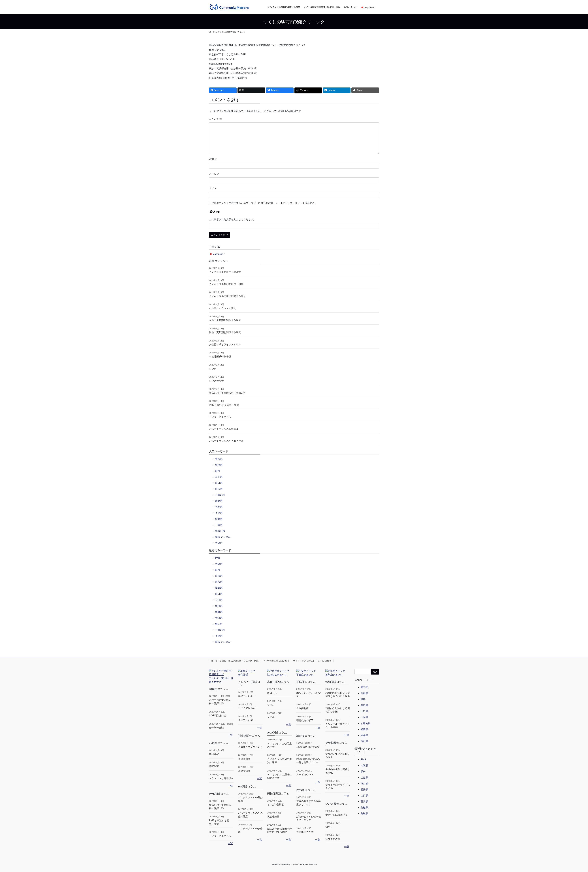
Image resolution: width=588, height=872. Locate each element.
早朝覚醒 (214, 754)
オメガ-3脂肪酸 (275, 804)
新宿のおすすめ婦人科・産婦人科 (227, 392)
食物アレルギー (246, 720)
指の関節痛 (244, 759)
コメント (215, 118)
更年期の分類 (216, 727)
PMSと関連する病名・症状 (224, 405)
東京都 (218, 459)
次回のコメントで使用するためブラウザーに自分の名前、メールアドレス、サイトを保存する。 (264, 203)
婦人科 (218, 624)
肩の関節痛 (244, 771)
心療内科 (220, 495)
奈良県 (218, 477)
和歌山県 (220, 531)
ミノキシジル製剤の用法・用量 (226, 284)
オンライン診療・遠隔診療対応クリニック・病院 (234, 661)
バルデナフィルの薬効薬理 (223, 429)
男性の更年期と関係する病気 (225, 332)
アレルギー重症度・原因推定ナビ (221, 680)
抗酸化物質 (273, 816)
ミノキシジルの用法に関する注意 (227, 296)
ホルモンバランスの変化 (222, 308)
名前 (213, 159)
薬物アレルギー (246, 696)
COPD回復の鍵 (217, 715)
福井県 (218, 507)
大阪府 (218, 543)
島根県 (218, 465)
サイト (212, 188)
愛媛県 (218, 501)
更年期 (230, 724)
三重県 (218, 525)
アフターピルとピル (220, 417)
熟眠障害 (214, 766)
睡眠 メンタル (222, 537)
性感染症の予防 (304, 832)
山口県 (218, 482)
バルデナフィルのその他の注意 (226, 441)
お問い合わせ (324, 661)
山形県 (218, 489)
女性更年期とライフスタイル (225, 344)
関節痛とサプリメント (250, 746)
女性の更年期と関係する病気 (225, 320)
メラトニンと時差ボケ (221, 778)
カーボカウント (304, 774)
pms (227, 696)
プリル (271, 717)
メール (214, 174)
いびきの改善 (216, 380)
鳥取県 (218, 519)
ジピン (271, 704)
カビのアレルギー (248, 708)
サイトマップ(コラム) (303, 661)
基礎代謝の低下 (304, 720)
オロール (272, 693)
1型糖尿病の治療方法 (308, 747)
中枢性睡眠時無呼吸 (220, 356)
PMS (218, 557)
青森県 (218, 617)
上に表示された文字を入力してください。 (232, 219)
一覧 (230, 735)
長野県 (218, 513)
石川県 (218, 600)
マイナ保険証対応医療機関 (276, 661)
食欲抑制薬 (302, 708)
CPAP (212, 368)
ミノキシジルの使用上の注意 (225, 272)
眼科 (217, 471)
